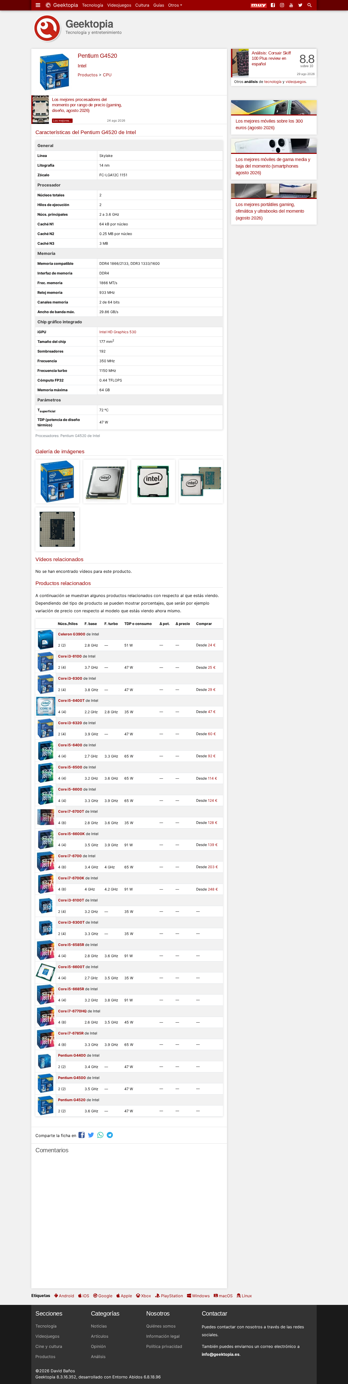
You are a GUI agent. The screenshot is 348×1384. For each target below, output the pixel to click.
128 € (212, 822)
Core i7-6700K (71, 878)
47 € (212, 711)
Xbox (146, 1295)
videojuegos (296, 81)
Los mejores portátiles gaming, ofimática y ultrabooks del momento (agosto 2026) (270, 211)
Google (105, 1295)
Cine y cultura (48, 1346)
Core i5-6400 (70, 745)
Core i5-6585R (71, 944)
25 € (212, 667)
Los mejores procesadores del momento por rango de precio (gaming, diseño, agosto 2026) (87, 105)
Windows (201, 1295)
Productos (88, 74)
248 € (213, 889)
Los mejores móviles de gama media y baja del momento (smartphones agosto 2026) (273, 166)
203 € (213, 867)
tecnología (273, 81)
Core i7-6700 (70, 856)
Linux (247, 1295)
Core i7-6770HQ (72, 1011)
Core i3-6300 (70, 678)
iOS (86, 1295)
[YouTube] (291, 5)
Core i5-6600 (70, 789)
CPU (107, 74)
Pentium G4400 (72, 1055)
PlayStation (172, 1295)
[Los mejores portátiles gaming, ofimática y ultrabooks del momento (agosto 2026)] (274, 190)
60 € (212, 734)
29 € (212, 689)
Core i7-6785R (71, 1033)
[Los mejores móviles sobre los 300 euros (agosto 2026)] (274, 106)
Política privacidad (164, 1346)
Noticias (99, 1326)
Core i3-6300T (71, 922)
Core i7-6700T (71, 811)
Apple (126, 1295)
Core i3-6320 (70, 723)
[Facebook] (273, 5)
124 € (212, 800)
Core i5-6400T (71, 700)
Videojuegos (119, 5)
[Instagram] (282, 5)
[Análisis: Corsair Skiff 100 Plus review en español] (240, 63)
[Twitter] (300, 5)
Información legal (163, 1336)
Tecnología (92, 5)
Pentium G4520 (97, 55)
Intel (82, 65)
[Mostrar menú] (38, 5)
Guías (158, 5)
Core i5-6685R (71, 989)
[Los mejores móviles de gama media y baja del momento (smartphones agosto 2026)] (274, 145)
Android (66, 1295)
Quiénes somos (161, 1326)
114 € (212, 778)
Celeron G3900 (71, 634)
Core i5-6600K (71, 834)
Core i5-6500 (70, 767)
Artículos (99, 1336)
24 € (212, 645)
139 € (213, 844)
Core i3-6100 (70, 656)
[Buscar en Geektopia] (310, 5)
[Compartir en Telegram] (110, 1135)
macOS (226, 1295)
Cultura (142, 5)
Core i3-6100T (71, 900)
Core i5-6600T (71, 967)
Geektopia (65, 5)
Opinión (98, 1346)
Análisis (98, 1356)
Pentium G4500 (72, 1077)
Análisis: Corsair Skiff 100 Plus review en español (271, 59)
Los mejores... (62, 120)
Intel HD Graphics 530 (117, 332)
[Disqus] (129, 1223)
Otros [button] (174, 5)
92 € (212, 756)
